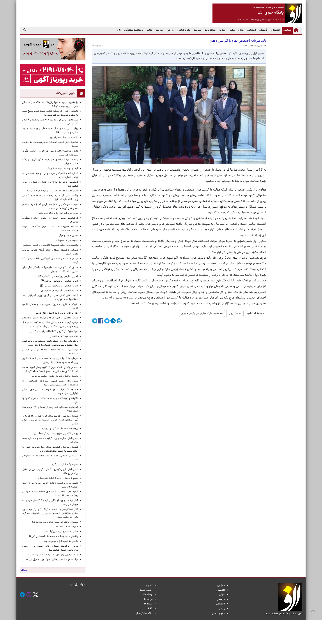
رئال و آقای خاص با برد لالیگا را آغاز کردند (57, 313)
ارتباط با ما (147, 595)
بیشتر (24, 570)
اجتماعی (251, 30)
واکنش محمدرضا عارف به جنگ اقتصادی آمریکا (53, 537)
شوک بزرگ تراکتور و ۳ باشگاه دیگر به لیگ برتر (54, 332)
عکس (232, 30)
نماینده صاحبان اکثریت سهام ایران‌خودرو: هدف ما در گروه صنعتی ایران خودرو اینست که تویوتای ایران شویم (50, 420)
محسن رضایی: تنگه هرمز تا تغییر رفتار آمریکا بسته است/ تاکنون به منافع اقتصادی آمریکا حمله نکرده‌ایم (50, 369)
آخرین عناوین (68, 93)
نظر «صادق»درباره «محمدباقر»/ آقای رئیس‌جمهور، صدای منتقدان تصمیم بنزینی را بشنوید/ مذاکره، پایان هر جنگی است (50, 513)
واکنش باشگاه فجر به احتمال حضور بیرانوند (55, 376)
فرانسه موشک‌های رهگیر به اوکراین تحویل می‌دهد (51, 560)
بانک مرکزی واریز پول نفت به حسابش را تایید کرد (52, 555)
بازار (119, 30)
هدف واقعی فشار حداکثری (64, 336)
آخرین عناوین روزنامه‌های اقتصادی (60, 276)
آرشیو (149, 586)
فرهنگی (263, 30)
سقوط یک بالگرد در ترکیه (65, 465)
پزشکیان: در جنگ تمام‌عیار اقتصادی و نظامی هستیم (50, 245)
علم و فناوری (183, 30)
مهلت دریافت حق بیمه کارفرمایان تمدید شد (55, 522)
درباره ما (148, 599)
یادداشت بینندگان (133, 30)
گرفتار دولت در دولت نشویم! (63, 169)
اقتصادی (275, 30)
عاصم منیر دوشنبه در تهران (64, 138)
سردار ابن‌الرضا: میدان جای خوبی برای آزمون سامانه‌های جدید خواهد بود (50, 548)
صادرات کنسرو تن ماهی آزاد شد (61, 532)
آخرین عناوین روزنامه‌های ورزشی (61, 281)
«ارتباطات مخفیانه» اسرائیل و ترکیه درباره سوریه (52, 191)
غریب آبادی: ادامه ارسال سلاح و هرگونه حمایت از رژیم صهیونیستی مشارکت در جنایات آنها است (50, 325)
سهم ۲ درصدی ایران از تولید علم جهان (58, 478)
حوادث (159, 30)
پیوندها (148, 604)
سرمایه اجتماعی (255, 313)
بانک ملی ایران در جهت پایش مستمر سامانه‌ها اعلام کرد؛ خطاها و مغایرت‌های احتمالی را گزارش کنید (50, 343)
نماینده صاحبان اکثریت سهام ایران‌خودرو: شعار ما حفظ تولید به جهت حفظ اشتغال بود (50, 449)
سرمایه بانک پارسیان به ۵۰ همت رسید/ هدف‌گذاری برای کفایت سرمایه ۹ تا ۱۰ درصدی (50, 361)
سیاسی (286, 30)
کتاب (149, 30)
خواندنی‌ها (210, 30)
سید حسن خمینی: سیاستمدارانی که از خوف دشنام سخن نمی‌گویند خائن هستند (50, 206)
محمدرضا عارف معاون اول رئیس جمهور (202, 313)
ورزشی (170, 30)
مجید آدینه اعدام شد (67, 240)
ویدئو (222, 30)
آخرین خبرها (146, 590)
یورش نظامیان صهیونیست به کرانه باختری (56, 434)
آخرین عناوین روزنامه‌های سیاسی (60, 286)
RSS (150, 609)
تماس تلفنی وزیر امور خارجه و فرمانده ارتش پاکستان (50, 318)
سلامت (197, 30)
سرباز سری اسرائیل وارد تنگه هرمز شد (58, 213)
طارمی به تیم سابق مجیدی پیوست (60, 541)
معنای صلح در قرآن (68, 236)
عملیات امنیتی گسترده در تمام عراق (59, 291)
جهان (241, 30)
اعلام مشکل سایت (143, 613)
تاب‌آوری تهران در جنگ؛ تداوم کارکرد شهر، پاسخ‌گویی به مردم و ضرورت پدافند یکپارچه (50, 113)
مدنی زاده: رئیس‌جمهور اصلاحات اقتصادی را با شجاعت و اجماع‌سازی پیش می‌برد (50, 383)
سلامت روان (235, 313)
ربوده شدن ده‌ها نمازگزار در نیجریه (60, 429)
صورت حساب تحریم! (67, 527)
